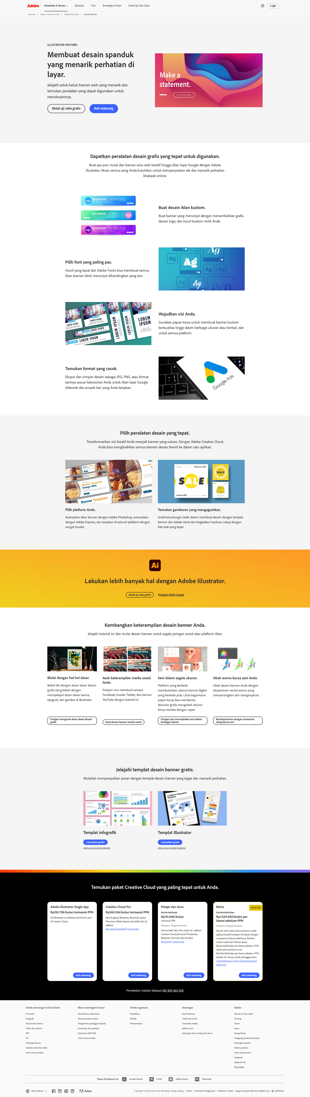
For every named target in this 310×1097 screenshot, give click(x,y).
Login (273, 5)
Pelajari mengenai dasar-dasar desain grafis (71, 721)
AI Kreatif (30, 1014)
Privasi (189, 1091)
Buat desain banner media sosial (123, 722)
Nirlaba (133, 1018)
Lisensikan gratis (95, 842)
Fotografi (30, 1018)
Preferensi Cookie (225, 1091)
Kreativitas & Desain (54, 5)
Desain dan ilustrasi (34, 1023)
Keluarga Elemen (33, 1043)
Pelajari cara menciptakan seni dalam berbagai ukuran (181, 721)
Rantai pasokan (241, 1048)
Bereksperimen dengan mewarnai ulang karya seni (235, 721)
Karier (237, 1023)
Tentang (237, 1018)
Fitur (93, 5)
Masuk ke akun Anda (243, 1014)
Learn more (133, 929)
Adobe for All (240, 1062)
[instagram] (60, 1091)
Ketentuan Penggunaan (205, 1091)
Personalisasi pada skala (88, 1014)
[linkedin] (72, 1091)
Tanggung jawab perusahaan (246, 1038)
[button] (263, 6)
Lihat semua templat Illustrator (171, 848)
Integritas (238, 1057)
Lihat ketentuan (224, 961)
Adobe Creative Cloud (49, 14)
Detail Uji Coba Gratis (139, 5)
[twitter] (66, 1091)
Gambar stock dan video (36, 1048)
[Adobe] (33, 5)
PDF (27, 1033)
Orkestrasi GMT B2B (87, 1033)
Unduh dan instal (189, 1018)
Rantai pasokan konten (88, 1018)
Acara (236, 1028)
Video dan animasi (34, 1028)
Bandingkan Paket (112, 5)
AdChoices (279, 1091)
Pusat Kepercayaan (242, 1052)
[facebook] (53, 1091)
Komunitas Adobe (190, 1023)
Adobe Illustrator (71, 14)
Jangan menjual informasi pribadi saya (252, 1091)
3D (27, 1038)
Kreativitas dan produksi (88, 1028)
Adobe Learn (187, 1028)
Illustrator (79, 5)
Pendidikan (135, 1014)
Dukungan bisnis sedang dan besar (197, 1033)
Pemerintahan (136, 1023)
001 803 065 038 (173, 991)
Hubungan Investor (242, 1043)
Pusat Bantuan (188, 1014)
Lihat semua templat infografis (96, 848)
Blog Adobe (239, 1067)
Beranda (31, 14)
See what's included (115, 929)
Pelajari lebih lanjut (171, 595)
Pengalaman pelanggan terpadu (92, 1023)
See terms (166, 941)
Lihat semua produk (34, 1052)
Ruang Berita (240, 1033)
